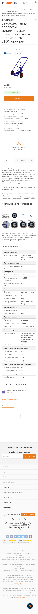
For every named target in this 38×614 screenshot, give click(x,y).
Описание (7, 160)
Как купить (21, 160)
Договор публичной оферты (10, 399)
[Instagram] (15, 537)
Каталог (5, 467)
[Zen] (30, 537)
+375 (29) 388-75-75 (13, 515)
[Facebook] (12, 537)
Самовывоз (14, 525)
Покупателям (7, 497)
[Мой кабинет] (31, 3)
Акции (4, 472)
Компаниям (6, 502)
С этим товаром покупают (24, 406)
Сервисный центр (8, 482)
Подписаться (29, 456)
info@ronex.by (23, 584)
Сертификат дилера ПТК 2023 (17, 391)
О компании (7, 507)
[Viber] (27, 537)
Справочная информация (12, 492)
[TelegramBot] (19, 537)
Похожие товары (8, 406)
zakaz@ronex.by (20, 519)
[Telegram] (23, 537)
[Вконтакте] (8, 537)
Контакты (5, 487)
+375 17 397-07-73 (22, 597)
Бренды (4, 477)
